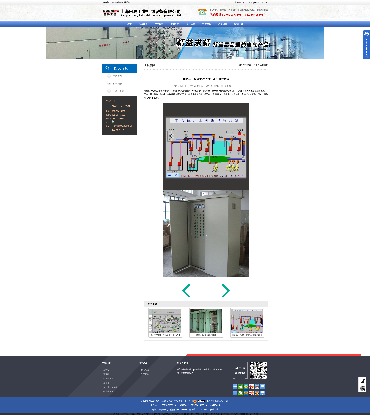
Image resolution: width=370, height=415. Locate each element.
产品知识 (145, 374)
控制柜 (106, 374)
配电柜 (265, 2)
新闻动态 (175, 24)
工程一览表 (118, 91)
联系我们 (238, 24)
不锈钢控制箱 (187, 373)
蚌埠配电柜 (195, 414)
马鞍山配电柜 (135, 414)
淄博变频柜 (125, 414)
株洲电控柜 (185, 414)
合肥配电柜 (234, 414)
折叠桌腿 (207, 369)
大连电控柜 (146, 414)
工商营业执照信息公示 (217, 401)
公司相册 (222, 24)
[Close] (366, 60)
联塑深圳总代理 (184, 369)
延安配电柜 (175, 414)
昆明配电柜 (215, 414)
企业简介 (143, 24)
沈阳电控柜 (244, 414)
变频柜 (257, 2)
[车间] (226, 298)
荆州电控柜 (205, 414)
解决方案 (190, 24)
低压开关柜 (108, 378)
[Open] (366, 44)
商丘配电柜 (115, 414)
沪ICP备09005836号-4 (151, 401)
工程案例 (206, 24)
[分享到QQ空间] (246, 386)
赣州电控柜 (156, 414)
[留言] (362, 381)
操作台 (106, 383)
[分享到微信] (240, 386)
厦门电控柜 (254, 414)
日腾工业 (214, 409)
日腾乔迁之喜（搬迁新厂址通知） (117, 2)
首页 (129, 24)
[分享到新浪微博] (251, 386)
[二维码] (362, 388)
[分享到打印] (262, 386)
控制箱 (106, 370)
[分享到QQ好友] (257, 386)
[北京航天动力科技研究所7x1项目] (186, 298)
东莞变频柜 (225, 414)
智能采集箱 (108, 391)
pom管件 (197, 369)
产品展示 (159, 24)
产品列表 (106, 362)
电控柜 (238, 2)
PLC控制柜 (247, 2)
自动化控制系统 (110, 387)
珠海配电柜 (166, 414)
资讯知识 (143, 362)
